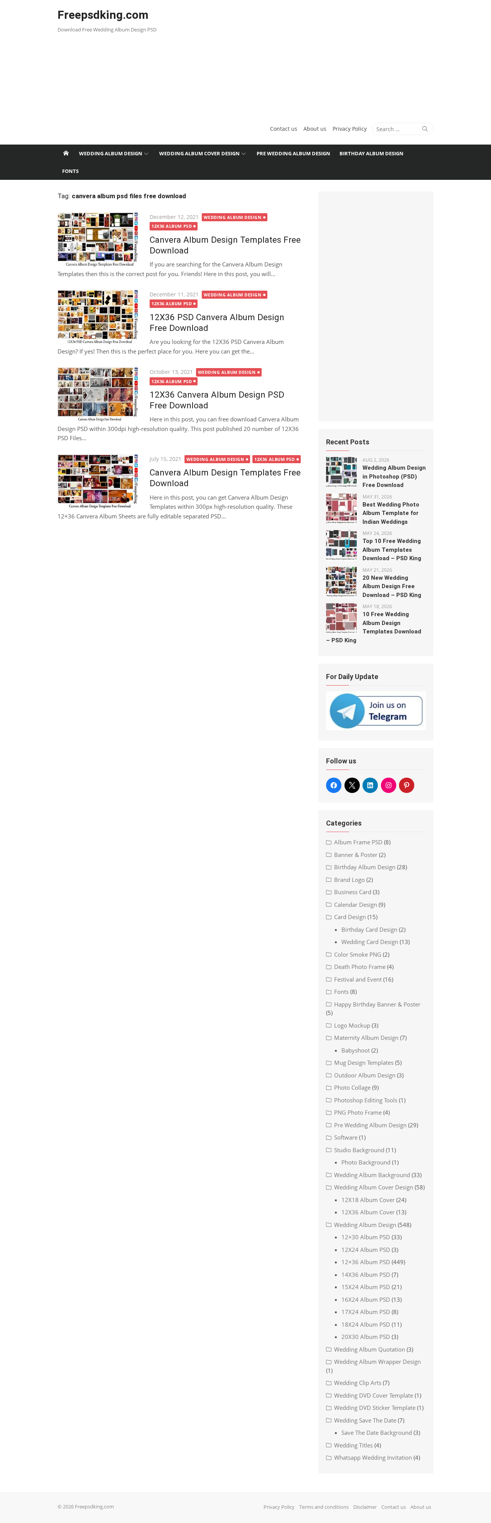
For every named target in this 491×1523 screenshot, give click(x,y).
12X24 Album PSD (365, 1249)
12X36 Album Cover (368, 1212)
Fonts (70, 171)
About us (314, 128)
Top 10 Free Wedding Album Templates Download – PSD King (391, 550)
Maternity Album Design (366, 1037)
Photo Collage (352, 1087)
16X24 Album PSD (365, 1299)
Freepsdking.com (103, 14)
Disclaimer (365, 1506)
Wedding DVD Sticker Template (374, 1407)
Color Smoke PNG (357, 954)
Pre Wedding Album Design (293, 153)
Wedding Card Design (369, 942)
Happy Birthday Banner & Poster (377, 1004)
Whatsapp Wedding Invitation (373, 1457)
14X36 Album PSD (365, 1274)
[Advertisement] (309, 57)
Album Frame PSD (358, 842)
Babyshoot (355, 1050)
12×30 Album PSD (365, 1237)
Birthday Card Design (369, 929)
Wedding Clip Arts (357, 1382)
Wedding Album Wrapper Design (377, 1361)
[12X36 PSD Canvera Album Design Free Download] (100, 317)
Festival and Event (358, 979)
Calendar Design (355, 904)
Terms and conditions (324, 1506)
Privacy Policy (350, 128)
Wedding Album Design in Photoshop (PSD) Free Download (394, 476)
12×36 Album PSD (365, 1262)
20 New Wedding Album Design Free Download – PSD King (391, 586)
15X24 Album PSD (365, 1287)
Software (346, 1137)
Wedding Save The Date (365, 1420)
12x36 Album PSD (172, 226)
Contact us (283, 128)
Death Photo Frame (360, 966)
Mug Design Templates (364, 1062)
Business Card (352, 892)
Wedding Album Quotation (369, 1349)
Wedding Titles (353, 1445)
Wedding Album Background (372, 1175)
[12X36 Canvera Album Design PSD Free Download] (100, 394)
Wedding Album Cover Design (199, 153)
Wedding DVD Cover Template (373, 1395)
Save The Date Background (376, 1432)
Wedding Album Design (110, 153)
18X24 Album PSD (365, 1324)
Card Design (350, 917)
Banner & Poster (355, 855)
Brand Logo (349, 879)
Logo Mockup (352, 1025)
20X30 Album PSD (365, 1336)
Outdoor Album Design (364, 1075)
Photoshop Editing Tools (365, 1100)
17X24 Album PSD (365, 1312)
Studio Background (359, 1150)
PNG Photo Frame (358, 1112)
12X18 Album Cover (368, 1200)
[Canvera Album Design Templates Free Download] (100, 239)
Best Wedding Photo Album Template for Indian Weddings (390, 513)
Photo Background (365, 1162)
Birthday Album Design (371, 153)
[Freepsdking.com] (66, 153)
